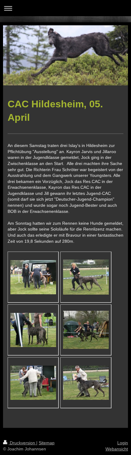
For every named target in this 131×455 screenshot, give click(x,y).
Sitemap (47, 442)
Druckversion (22, 442)
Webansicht (116, 448)
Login (122, 442)
